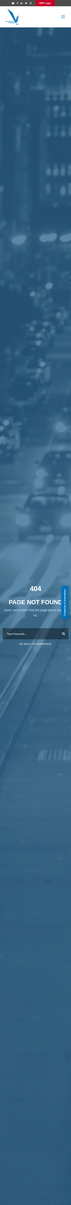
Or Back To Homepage (35, 644)
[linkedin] (21, 3)
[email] (13, 3)
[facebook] (17, 3)
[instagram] (31, 3)
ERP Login (45, 3)
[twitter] (26, 3)
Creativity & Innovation (64, 602)
